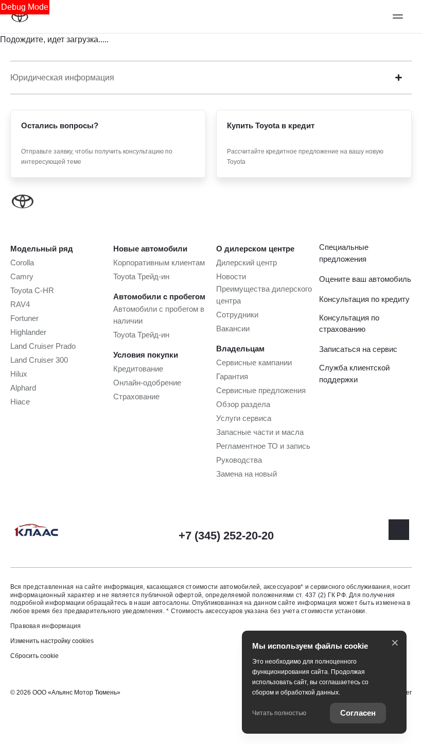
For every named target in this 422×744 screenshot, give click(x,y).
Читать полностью (279, 713)
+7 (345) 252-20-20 (226, 535)
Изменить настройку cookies (52, 641)
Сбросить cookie (34, 656)
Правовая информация (45, 626)
